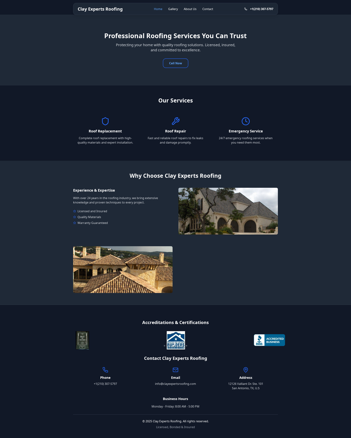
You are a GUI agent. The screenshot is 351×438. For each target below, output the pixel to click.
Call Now (175, 63)
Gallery (173, 9)
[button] (164, 345)
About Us (190, 9)
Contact (207, 9)
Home (158, 9)
